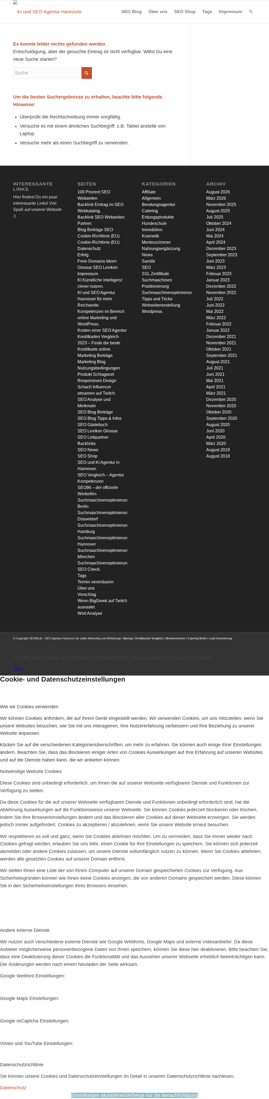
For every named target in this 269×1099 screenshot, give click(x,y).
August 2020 (218, 424)
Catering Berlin (197, 638)
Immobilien (152, 229)
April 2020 (215, 437)
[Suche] (251, 11)
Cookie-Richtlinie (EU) (98, 236)
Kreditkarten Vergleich (149, 638)
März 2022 (216, 317)
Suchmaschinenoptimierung (168, 292)
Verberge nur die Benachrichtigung (161, 1095)
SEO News (87, 450)
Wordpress (152, 311)
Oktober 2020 (218, 412)
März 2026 (216, 198)
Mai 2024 (215, 236)
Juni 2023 (215, 261)
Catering (150, 211)
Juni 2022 (215, 305)
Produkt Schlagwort (95, 374)
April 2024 (215, 242)
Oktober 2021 (218, 349)
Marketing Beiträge (95, 355)
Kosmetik (150, 236)
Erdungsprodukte (158, 217)
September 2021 (221, 355)
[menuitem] (131, 11)
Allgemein (151, 198)
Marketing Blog (91, 362)
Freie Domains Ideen (97, 261)
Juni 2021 (215, 374)
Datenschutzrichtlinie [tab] (22, 1064)
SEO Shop (87, 456)
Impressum (87, 273)
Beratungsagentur (158, 204)
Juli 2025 (214, 217)
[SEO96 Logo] (47, 11)
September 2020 (221, 418)
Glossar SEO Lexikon (97, 267)
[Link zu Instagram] (228, 643)
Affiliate (149, 192)
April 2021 (215, 387)
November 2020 (221, 406)
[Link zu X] (220, 643)
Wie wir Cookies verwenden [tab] (29, 706)
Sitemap (128, 638)
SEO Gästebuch (92, 424)
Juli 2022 (214, 299)
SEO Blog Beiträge (95, 412)
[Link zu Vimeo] (244, 643)
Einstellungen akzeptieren (98, 1095)
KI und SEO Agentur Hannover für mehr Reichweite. (96, 298)
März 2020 (216, 443)
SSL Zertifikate (155, 273)
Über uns (86, 588)
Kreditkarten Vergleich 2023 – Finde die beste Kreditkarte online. (98, 342)
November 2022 (221, 292)
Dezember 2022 (221, 286)
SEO (146, 267)
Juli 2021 (214, 368)
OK (16, 669)
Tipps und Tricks (157, 299)
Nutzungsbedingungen (98, 368)
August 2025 (218, 211)
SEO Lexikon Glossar (97, 431)
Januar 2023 (218, 280)
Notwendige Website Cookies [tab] (31, 771)
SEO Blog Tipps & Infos (99, 418)
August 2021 (218, 362)
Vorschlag (86, 594)
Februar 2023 (218, 273)
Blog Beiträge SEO (95, 229)
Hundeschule (154, 223)
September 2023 (221, 255)
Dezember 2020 (221, 399)
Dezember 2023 (221, 248)
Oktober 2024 (218, 223)
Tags (81, 575)
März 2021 (216, 393)
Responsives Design (96, 380)
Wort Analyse (89, 613)
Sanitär (148, 261)
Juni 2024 (215, 229)
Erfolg (83, 255)
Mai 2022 (215, 311)
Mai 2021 (215, 380)
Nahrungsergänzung (161, 248)
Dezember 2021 (221, 336)
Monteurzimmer (156, 242)
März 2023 (216, 267)
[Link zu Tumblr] (252, 643)
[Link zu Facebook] (212, 643)
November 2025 (221, 204)
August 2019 (218, 450)
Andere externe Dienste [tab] (25, 930)
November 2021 (221, 343)
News (147, 255)
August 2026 (218, 192)
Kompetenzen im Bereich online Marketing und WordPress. (101, 317)
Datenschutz (89, 248)
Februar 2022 (218, 324)
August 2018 (218, 456)
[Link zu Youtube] (236, 643)
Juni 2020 (215, 431)
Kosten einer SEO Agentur (102, 330)
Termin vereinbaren (95, 582)
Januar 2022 (218, 330)
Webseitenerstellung (161, 305)
